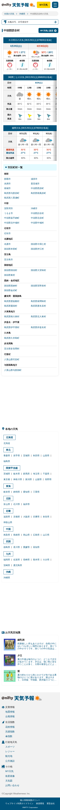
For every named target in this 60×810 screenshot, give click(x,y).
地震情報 (10, 711)
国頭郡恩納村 (10, 285)
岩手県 (16, 455)
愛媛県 (26, 547)
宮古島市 (8, 259)
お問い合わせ (12, 785)
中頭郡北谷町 (37, 218)
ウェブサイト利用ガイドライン (19, 803)
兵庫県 (36, 516)
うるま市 (8, 213)
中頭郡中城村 (37, 222)
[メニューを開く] (55, 5)
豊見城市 (35, 183)
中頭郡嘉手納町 (11, 218)
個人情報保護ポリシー (30, 800)
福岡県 (7, 559)
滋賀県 (7, 516)
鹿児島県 (17, 565)
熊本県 (36, 559)
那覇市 (7, 179)
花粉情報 (10, 727)
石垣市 (7, 233)
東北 (8, 449)
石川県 (16, 504)
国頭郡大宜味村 (38, 270)
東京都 (7, 479)
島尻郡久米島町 (11, 338)
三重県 (36, 492)
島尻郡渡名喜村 (38, 306)
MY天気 (44, 4)
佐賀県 (16, 559)
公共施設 (10, 761)
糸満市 (7, 183)
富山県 (7, 504)
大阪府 (26, 516)
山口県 (46, 535)
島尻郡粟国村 (10, 306)
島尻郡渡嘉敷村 (11, 301)
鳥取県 (7, 535)
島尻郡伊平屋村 (11, 327)
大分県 (46, 559)
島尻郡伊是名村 (38, 327)
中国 (8, 529)
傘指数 (8, 736)
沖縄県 (22, 14)
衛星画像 (10, 776)
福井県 (26, 504)
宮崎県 (7, 565)
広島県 (36, 535)
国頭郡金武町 (10, 290)
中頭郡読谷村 (37, 213)
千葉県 (46, 473)
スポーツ (10, 746)
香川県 (16, 547)
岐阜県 (7, 492)
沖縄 (8, 572)
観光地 (8, 756)
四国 (8, 541)
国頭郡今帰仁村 (38, 244)
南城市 (7, 188)
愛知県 (26, 492)
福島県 (7, 461)
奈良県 (46, 516)
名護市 (7, 244)
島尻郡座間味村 (38, 301)
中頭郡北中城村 (11, 222)
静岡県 (16, 492)
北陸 (8, 498)
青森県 (7, 455)
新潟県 (28, 479)
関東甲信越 (12, 468)
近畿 (8, 511)
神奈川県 (17, 479)
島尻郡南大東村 (11, 316)
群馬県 (26, 473)
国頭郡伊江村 (37, 249)
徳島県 (7, 547)
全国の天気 (9, 14)
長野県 (48, 479)
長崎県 (26, 559)
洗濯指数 (10, 731)
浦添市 (34, 179)
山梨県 (38, 479)
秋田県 (36, 455)
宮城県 (26, 455)
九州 (8, 554)
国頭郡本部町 (10, 249)
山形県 (46, 455)
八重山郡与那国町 (13, 370)
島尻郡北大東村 (38, 316)
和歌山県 (8, 522)
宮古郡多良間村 (11, 348)
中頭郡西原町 (37, 188)
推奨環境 (40, 803)
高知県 (36, 547)
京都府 (16, 516)
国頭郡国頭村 (10, 270)
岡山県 (26, 535)
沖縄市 (34, 208)
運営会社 (51, 803)
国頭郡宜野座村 (38, 285)
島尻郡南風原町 (38, 193)
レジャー (10, 751)
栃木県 (16, 473)
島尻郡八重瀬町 (11, 198)
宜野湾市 (8, 208)
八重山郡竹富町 (11, 359)
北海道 (9, 437)
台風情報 (10, 716)
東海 (8, 486)
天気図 (8, 780)
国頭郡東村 (9, 275)
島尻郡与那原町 (11, 193)
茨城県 (7, 473)
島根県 (16, 535)
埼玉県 (36, 473)
